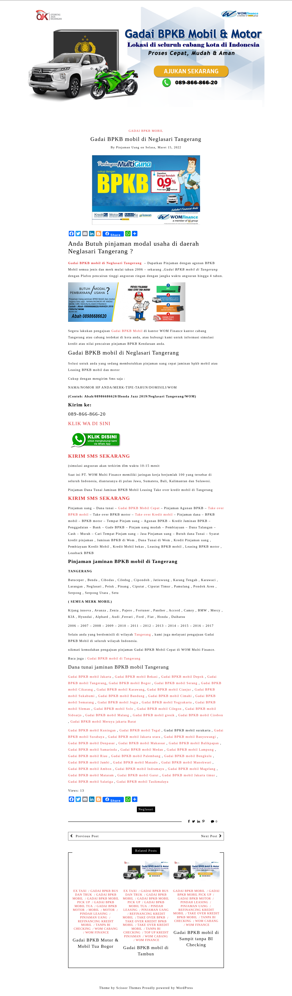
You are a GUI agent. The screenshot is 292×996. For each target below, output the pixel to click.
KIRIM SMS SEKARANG (99, 456)
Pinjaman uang (155, 909)
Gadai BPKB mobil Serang (176, 683)
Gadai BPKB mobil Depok (182, 676)
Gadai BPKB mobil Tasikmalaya (142, 781)
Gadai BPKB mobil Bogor (130, 683)
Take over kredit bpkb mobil (145, 923)
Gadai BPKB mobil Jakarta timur (188, 775)
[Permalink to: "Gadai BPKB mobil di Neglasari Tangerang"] (146, 189)
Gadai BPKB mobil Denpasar (91, 743)
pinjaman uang (127, 147)
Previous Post (87, 836)
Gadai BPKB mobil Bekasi (136, 676)
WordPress (184, 988)
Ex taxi (80, 891)
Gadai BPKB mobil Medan (141, 749)
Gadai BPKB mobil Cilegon (159, 708)
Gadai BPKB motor (95, 908)
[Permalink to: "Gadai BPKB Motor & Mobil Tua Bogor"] (95, 871)
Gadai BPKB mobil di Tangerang (114, 658)
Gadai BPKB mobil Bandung (121, 696)
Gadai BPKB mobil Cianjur (169, 689)
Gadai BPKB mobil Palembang (136, 756)
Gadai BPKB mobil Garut (138, 775)
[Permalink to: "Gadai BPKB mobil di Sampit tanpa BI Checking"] (196, 871)
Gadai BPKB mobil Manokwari (186, 762)
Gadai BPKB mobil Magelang (192, 769)
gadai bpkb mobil (146, 130)
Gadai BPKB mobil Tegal (139, 730)
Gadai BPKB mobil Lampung (190, 749)
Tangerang (142, 634)
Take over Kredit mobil (154, 514)
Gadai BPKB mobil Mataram (91, 775)
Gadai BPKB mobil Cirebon (200, 715)
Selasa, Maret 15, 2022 (163, 147)
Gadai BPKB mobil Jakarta (89, 676)
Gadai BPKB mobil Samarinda (92, 749)
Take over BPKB (151, 917)
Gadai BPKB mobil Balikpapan (194, 743)
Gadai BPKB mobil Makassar (141, 743)
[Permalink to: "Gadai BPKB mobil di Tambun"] (146, 871)
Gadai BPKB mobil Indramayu (139, 769)
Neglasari (145, 809)
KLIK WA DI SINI (89, 423)
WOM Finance (97, 932)
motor (109, 909)
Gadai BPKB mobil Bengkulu (188, 756)
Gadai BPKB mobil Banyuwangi (190, 736)
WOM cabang (106, 928)
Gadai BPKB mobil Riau (88, 756)
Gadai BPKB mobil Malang (107, 715)
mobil (94, 909)
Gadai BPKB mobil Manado (135, 762)
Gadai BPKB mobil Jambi (89, 762)
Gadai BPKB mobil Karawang (121, 689)
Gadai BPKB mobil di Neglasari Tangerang (105, 263)
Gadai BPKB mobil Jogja (118, 702)
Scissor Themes (128, 988)
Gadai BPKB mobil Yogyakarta (167, 702)
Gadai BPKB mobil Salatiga (90, 781)
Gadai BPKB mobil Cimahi (170, 696)
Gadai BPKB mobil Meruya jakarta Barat (103, 721)
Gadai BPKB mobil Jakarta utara (134, 736)
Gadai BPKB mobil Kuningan (92, 730)
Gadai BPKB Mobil (127, 331)
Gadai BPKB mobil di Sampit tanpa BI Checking (196, 938)
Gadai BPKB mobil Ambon (90, 769)
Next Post (209, 836)
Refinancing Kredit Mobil (96, 923)
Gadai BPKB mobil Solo (113, 708)
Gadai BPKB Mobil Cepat (139, 508)
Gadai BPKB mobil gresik (154, 715)
